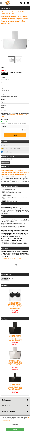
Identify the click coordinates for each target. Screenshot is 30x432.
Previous (2, 40)
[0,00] (28, 2)
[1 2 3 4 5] (15, 130)
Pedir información (8, 152)
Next (28, 40)
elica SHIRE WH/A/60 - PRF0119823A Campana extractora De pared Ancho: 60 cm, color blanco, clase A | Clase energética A (15, 362)
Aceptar (15, 429)
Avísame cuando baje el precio (11, 148)
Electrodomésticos (5, 8)
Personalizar (15, 424)
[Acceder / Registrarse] (25, 2)
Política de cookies (6, 420)
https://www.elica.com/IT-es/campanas (11, 258)
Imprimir (5, 145)
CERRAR (28, 417)
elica (2, 85)
